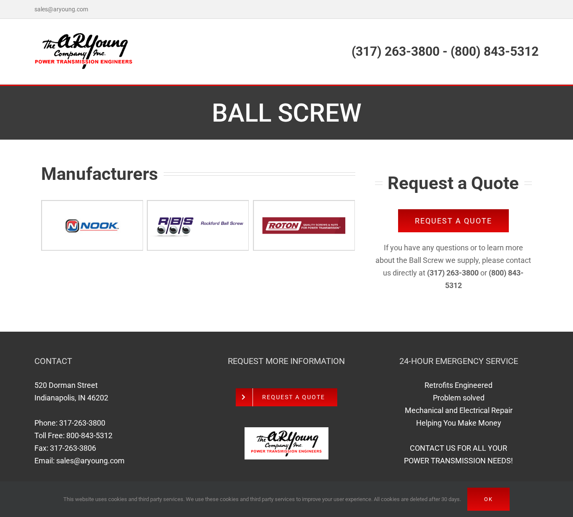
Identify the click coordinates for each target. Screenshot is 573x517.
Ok (488, 499)
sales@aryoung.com (61, 9)
